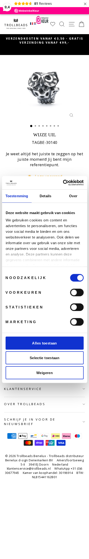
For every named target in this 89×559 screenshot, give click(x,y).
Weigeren (44, 373)
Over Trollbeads (25, 404)
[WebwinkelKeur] (42, 24)
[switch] (77, 292)
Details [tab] (45, 196)
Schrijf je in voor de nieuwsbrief (30, 421)
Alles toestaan (44, 343)
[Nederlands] (35, 24)
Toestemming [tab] (16, 196)
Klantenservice (23, 389)
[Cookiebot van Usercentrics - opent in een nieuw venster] (63, 183)
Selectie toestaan (44, 358)
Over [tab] (73, 196)
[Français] (31, 24)
